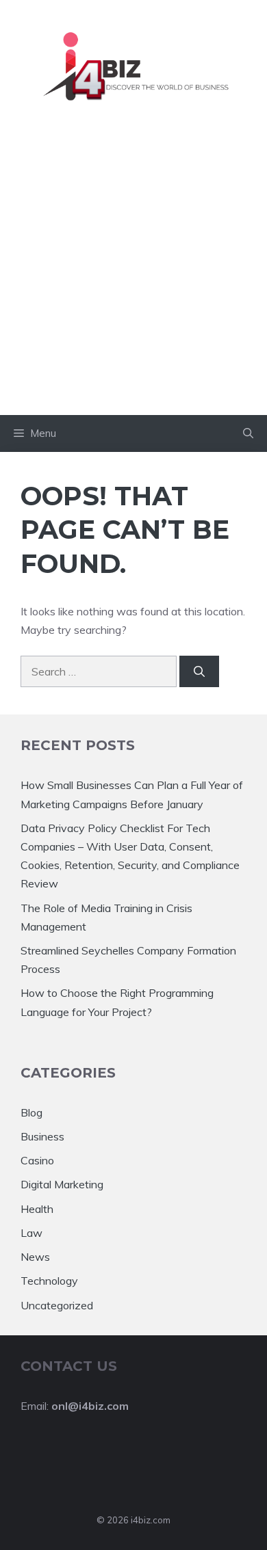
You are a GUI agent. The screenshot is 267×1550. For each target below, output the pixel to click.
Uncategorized (57, 1305)
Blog (31, 1112)
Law (31, 1233)
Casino (37, 1160)
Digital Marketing (62, 1184)
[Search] (199, 671)
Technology (49, 1280)
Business (42, 1136)
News (35, 1257)
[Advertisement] (133, 275)
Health (37, 1209)
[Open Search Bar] (248, 433)
